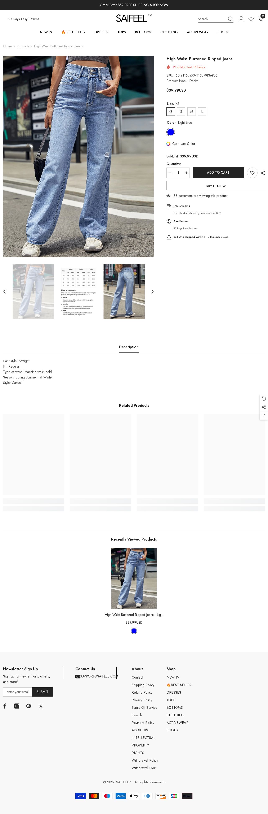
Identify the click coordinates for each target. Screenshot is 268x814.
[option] (78, 156)
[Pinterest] (28, 706)
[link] (33, 501)
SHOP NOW (159, 5)
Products (23, 46)
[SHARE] (261, 173)
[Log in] (241, 19)
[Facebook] (4, 706)
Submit (42, 691)
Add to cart (218, 172)
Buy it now (216, 186)
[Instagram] (16, 706)
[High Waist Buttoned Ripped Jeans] (134, 578)
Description (129, 347)
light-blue (134, 631)
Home (7, 46)
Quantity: (173, 163)
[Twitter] (40, 706)
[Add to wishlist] (252, 173)
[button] (4, 292)
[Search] (215, 19)
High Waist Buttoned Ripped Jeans (134, 615)
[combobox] (211, 19)
